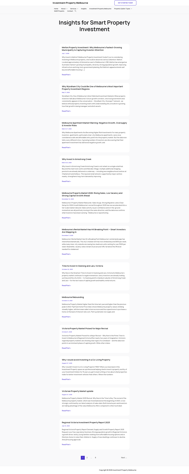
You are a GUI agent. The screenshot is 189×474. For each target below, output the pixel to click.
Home (56, 9)
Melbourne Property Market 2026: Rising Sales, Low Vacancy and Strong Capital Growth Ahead (92, 194)
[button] (125, 2)
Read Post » (66, 74)
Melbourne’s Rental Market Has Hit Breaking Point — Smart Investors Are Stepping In (94, 230)
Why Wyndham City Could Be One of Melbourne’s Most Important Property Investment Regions (92, 87)
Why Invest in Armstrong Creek (76, 159)
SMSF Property (59, 11)
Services (73, 9)
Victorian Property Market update (77, 391)
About (63, 9)
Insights (84, 9)
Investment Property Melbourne (70, 2)
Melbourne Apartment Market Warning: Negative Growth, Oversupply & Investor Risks (94, 124)
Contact (70, 11)
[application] (66, 9)
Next (124, 457)
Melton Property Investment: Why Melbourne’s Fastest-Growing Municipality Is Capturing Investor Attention (92, 48)
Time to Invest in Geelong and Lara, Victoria (82, 266)
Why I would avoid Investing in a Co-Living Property (86, 359)
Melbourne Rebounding (73, 297)
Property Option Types (122, 9)
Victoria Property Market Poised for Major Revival (85, 328)
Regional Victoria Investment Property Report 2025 (86, 422)
